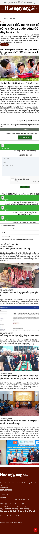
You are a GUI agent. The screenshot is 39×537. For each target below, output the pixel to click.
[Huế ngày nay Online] (22, 9)
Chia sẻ (5, 44)
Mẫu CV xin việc (6, 236)
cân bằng (23, 125)
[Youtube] (25, 2)
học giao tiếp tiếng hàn (9, 225)
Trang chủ (5, 18)
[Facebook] (22, 2)
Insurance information (9, 229)
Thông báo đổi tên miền (11, 522)
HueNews (29, 2)
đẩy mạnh (16, 125)
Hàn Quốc (10, 125)
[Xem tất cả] (3, 9)
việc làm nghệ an (20, 239)
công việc (30, 125)
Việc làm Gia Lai (6, 233)
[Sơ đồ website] (19, 2)
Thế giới (12, 18)
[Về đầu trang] (36, 530)
